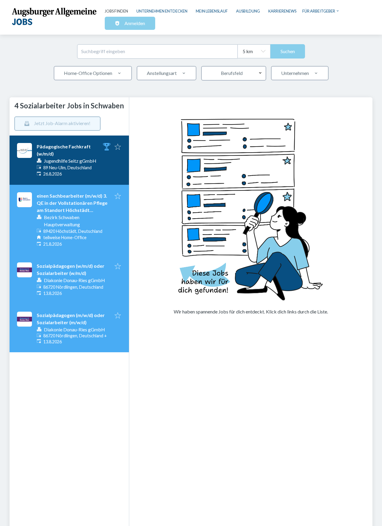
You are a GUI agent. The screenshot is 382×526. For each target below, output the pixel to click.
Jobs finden (116, 11)
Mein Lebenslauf (212, 11)
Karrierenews (282, 11)
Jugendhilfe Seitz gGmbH (70, 161)
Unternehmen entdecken (161, 11)
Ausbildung (248, 11)
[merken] (117, 147)
